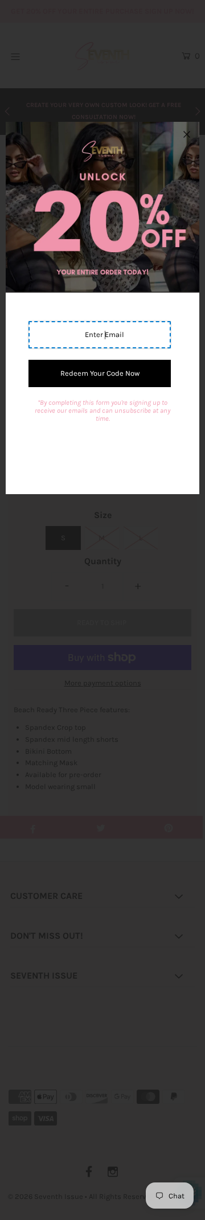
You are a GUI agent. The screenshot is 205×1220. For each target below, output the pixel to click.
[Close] (186, 134)
